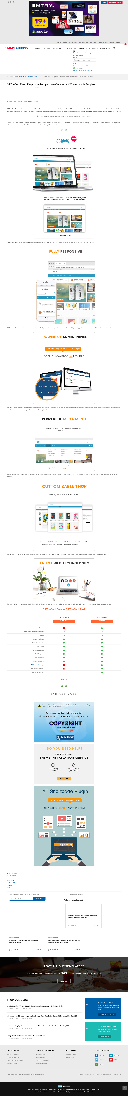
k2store (10, 885)
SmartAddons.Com (40, 1092)
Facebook (101, 1055)
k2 (9, 887)
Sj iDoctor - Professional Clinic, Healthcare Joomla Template (23, 941)
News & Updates (13, 1008)
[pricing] (64, 679)
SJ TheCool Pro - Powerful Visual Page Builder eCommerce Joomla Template (64, 941)
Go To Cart (76, 70)
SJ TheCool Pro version (112, 111)
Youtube (101, 1064)
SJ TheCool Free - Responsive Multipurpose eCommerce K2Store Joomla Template (51, 84)
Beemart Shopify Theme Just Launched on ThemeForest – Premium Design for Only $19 (38, 1026)
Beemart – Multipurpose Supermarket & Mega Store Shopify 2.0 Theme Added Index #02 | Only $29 (42, 1016)
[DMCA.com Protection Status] (64, 1086)
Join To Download (115, 2)
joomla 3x (11, 880)
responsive (11, 878)
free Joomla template (16, 407)
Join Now (64, 981)
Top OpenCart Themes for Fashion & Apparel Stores (26, 1036)
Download (64, 621)
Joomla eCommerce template (69, 111)
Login (104, 2)
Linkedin (116, 1055)
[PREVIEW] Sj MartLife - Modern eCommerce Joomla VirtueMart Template (83, 916)
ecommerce (11, 882)
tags (24, 76)
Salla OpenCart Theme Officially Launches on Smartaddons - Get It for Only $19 (35, 1006)
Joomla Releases (32, 76)
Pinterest (115, 1060)
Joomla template (105, 122)
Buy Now (102, 621)
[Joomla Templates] (17, 48)
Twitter (100, 1060)
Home (20, 76)
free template (12, 875)
